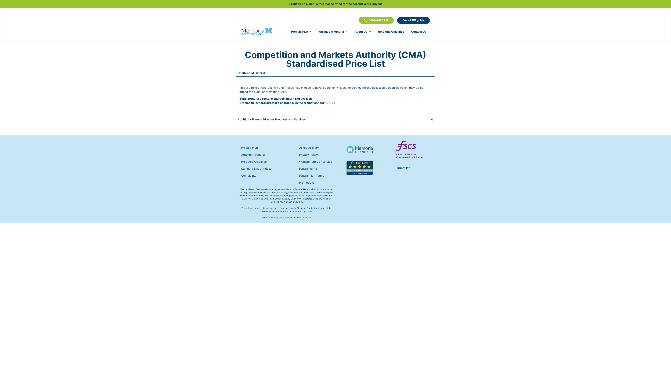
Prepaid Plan (299, 31)
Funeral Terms (308, 168)
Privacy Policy (308, 154)
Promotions (306, 182)
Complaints (248, 175)
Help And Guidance (391, 31)
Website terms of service (315, 161)
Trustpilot (403, 168)
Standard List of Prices (256, 168)
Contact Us (418, 31)
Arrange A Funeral (331, 31)
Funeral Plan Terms (311, 175)
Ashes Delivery (309, 147)
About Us (361, 31)
